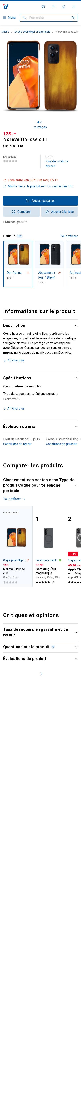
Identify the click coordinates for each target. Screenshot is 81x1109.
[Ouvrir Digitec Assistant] (64, 7)
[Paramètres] (43, 7)
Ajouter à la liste (62, 212)
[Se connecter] (53, 7)
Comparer (24, 212)
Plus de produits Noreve (56, 161)
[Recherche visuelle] (73, 18)
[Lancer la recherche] (24, 17)
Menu (12, 17)
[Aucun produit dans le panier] (74, 7)
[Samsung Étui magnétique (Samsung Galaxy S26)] (48, 546)
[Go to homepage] (5, 6)
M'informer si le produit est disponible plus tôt (40, 186)
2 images (40, 127)
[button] (40, 180)
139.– (9, 134)
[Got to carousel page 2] (41, 122)
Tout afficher (69, 236)
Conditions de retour (17, 444)
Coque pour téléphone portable (32, 31)
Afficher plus (16, 360)
